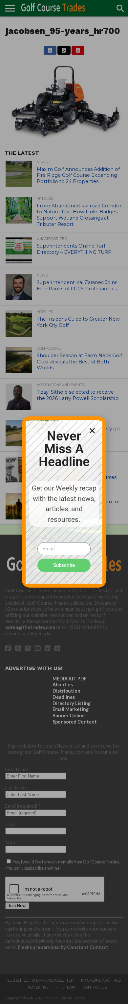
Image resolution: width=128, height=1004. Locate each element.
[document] (64, 502)
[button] (92, 430)
